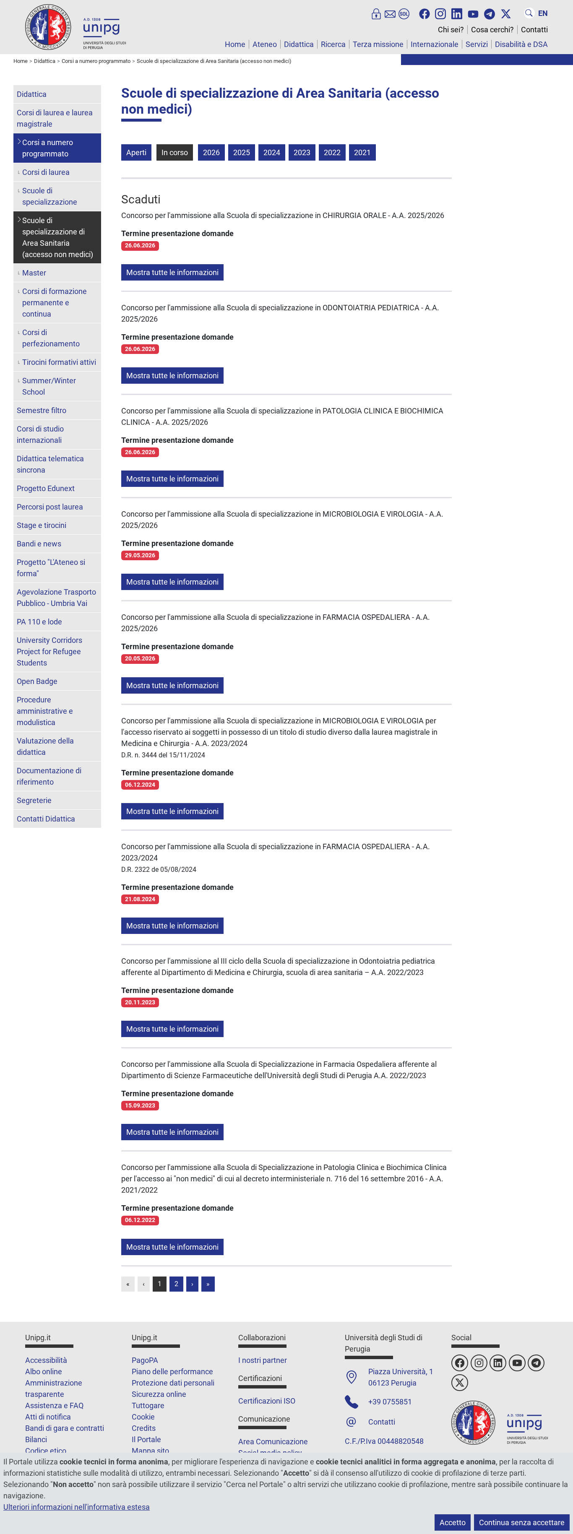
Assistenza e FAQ (54, 1405)
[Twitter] (505, 13)
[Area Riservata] (376, 13)
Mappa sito (150, 1450)
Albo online (43, 1371)
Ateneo (265, 44)
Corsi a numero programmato (47, 148)
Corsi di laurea (46, 172)
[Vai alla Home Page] (75, 26)
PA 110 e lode (39, 621)
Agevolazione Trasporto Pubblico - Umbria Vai (56, 598)
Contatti (534, 29)
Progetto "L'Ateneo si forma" (51, 568)
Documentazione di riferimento (49, 776)
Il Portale (146, 1439)
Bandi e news (39, 543)
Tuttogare (148, 1405)
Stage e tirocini (41, 525)
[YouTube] (473, 13)
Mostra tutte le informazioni (172, 272)
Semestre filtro (41, 410)
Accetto (453, 1522)
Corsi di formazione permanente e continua (54, 302)
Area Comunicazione (273, 1441)
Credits (144, 1428)
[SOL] (403, 13)
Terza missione (378, 44)
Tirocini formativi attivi (59, 362)
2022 (332, 152)
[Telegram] (489, 13)
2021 (362, 152)
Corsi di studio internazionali (40, 434)
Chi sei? (451, 29)
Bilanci (36, 1439)
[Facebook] (424, 13)
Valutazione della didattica (45, 746)
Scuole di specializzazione (49, 196)
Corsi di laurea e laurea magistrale (55, 118)
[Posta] (390, 13)
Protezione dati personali (173, 1382)
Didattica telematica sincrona (50, 464)
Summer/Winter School (49, 386)
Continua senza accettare (522, 1522)
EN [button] (543, 13)
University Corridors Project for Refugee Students (49, 651)
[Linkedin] (456, 13)
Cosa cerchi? (492, 29)
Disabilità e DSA (521, 44)
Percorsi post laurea (50, 506)
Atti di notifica (48, 1416)
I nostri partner (262, 1360)
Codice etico (45, 1450)
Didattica (299, 44)
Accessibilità (46, 1360)
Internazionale (434, 44)
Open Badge (37, 681)
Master (34, 272)
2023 (302, 152)
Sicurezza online (159, 1394)
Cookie (143, 1416)
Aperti (136, 152)
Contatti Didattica (46, 818)
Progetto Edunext (46, 488)
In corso (174, 152)
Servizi (477, 44)
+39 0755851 (390, 1401)
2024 (271, 152)
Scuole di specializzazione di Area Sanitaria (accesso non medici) (57, 237)
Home (235, 44)
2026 (211, 152)
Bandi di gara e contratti (64, 1428)
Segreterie (34, 800)
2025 (241, 152)
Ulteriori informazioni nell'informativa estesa (76, 1507)
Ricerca (333, 44)
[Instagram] (440, 13)
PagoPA (145, 1360)
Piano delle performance (172, 1371)
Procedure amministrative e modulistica (45, 711)
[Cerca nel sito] (529, 13)
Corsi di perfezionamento (51, 338)
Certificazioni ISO (266, 1400)
